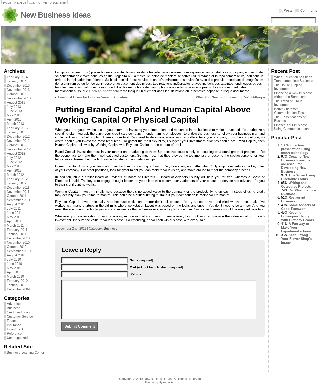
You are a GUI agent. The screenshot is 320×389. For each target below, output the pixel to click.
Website (136, 274)
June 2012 (14, 162)
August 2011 (16, 204)
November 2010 (18, 242)
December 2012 (18, 136)
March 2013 (15, 124)
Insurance (14, 325)
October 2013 (16, 94)
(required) (141, 260)
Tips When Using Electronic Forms (298, 177)
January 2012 (16, 183)
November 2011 (18, 192)
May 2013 (14, 115)
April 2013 (14, 119)
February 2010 (17, 281)
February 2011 (17, 230)
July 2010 (14, 259)
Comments (308, 10)
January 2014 (16, 81)
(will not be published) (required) (156, 267)
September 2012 (19, 149)
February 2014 (17, 77)
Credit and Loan (18, 312)
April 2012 (14, 170)
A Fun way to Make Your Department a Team (296, 227)
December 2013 (18, 85)
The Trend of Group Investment (288, 103)
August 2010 (16, 255)
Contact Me (38, 2)
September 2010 (19, 251)
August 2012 (16, 153)
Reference (14, 333)
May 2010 (14, 268)
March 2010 (15, 276)
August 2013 (16, 102)
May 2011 (14, 217)
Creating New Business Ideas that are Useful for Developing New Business (296, 164)
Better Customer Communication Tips (289, 111)
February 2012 (17, 179)
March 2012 (15, 175)
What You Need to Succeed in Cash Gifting (229, 97)
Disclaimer (58, 2)
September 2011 (18, 200)
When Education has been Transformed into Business (293, 79)
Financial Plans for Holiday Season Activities (93, 97)
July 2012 (14, 158)
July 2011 (14, 208)
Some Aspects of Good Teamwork (298, 207)
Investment (15, 329)
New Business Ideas (56, 15)
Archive (20, 2)
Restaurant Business (293, 199)
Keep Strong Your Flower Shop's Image (296, 238)
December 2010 (18, 238)
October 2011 (16, 196)
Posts (288, 10)
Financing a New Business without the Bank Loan (293, 95)
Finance (12, 321)
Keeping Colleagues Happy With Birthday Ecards (297, 216)
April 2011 (14, 221)
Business (13, 308)
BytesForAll (166, 382)
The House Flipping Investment (288, 87)
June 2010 (14, 264)
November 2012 (18, 141)
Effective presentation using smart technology (295, 149)
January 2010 (16, 285)
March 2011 (15, 225)
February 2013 (17, 128)
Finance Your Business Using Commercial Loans (292, 127)
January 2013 (16, 132)
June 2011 (14, 213)
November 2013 (18, 90)
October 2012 (16, 145)
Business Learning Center (25, 352)
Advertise (14, 304)
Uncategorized (17, 338)
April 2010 (14, 272)
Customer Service (20, 316)
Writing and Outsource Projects (296, 184)
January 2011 (16, 234)
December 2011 (18, 187)
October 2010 (16, 247)
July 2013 (14, 107)
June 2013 (14, 111)
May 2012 (14, 166)
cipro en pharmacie (104, 91)
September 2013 (19, 98)
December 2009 (18, 289)
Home (7, 2)
